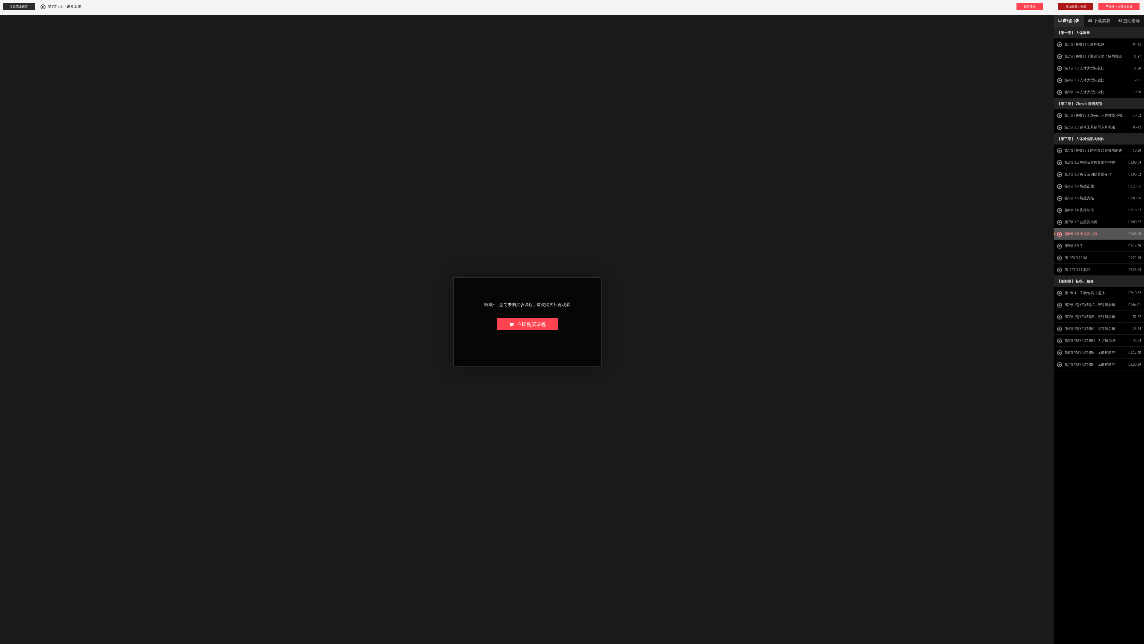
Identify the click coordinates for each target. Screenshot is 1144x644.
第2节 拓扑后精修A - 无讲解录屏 (1089, 305)
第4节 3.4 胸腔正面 (1079, 186)
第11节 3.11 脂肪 (1077, 270)
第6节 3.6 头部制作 (1079, 210)
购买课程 (1030, 6)
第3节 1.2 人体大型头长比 (1084, 68)
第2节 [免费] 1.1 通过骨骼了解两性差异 (1089, 58)
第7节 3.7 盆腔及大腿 (1081, 222)
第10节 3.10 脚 (1075, 258)
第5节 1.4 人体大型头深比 (1084, 92)
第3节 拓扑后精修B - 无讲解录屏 (1089, 317)
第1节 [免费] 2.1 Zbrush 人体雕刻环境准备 (1090, 117)
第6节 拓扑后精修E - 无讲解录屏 (1089, 352)
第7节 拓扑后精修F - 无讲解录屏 (1089, 364)
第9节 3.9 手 (1073, 246)
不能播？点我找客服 (1119, 6)
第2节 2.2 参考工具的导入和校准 (1089, 127)
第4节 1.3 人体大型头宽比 (1084, 80)
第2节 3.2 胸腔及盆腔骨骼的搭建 (1089, 162)
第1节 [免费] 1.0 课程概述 (1084, 44)
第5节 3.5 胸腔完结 (1079, 198)
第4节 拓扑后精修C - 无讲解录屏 (1089, 329)
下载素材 (1101, 20)
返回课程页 (20, 6)
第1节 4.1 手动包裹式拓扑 (1084, 293)
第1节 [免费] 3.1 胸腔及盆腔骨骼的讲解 (1089, 152)
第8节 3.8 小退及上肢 (1081, 234)
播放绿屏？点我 (1075, 6)
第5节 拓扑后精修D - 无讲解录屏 (1090, 341)
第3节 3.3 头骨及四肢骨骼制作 (1088, 174)
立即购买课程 (530, 324)
